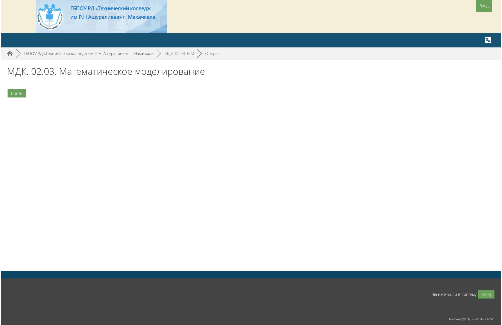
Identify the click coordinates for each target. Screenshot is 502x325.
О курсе (212, 53)
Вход (484, 5)
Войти (16, 93)
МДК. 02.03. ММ (179, 53)
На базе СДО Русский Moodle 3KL (472, 319)
